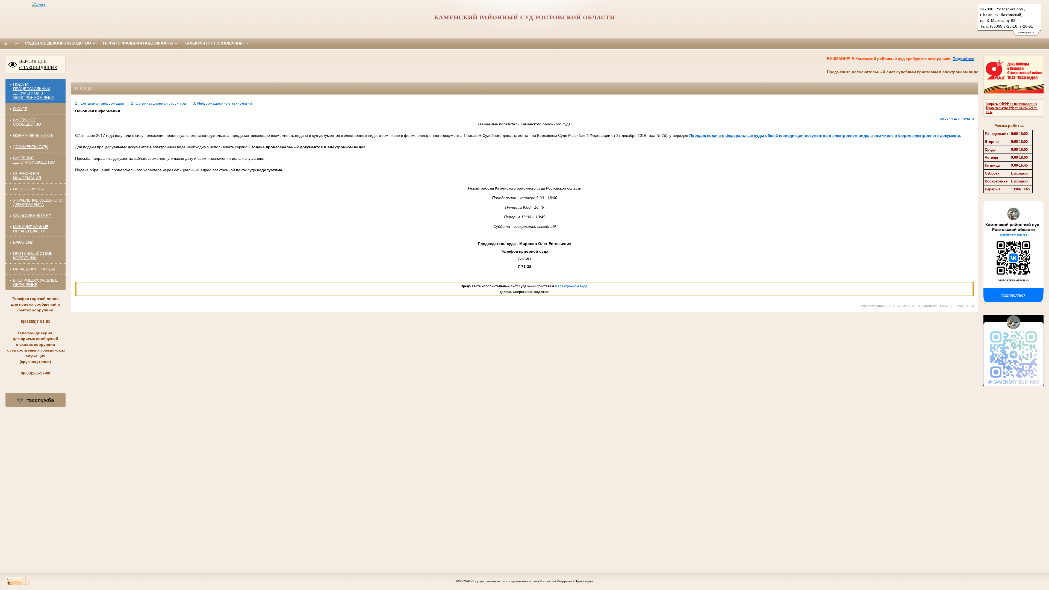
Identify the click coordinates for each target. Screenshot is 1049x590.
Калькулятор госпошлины (214, 43)
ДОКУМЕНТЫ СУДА (30, 146)
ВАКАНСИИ (23, 242)
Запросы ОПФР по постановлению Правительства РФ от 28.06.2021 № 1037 (1012, 108)
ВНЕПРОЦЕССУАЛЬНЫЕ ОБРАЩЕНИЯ (35, 282)
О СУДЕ (20, 109)
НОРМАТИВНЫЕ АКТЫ (33, 135)
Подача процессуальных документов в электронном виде (33, 91)
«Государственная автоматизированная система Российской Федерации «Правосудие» (532, 581)
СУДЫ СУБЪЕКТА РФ (32, 215)
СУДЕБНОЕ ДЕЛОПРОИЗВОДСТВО (34, 160)
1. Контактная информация (99, 103)
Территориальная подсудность (138, 43)
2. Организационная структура (158, 103)
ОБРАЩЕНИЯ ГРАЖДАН (35, 269)
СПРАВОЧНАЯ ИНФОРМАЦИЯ (27, 175)
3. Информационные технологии (222, 103)
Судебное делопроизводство (58, 43)
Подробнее (944, 59)
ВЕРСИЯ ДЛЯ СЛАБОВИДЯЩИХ (38, 64)
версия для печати (957, 118)
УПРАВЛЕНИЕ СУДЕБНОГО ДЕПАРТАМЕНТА (37, 202)
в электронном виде (571, 286)
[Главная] (5, 43)
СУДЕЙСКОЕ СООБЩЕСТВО (27, 122)
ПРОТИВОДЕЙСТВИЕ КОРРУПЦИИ (32, 255)
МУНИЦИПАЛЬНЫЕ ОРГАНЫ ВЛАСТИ (30, 229)
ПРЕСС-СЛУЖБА (28, 189)
